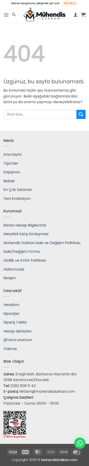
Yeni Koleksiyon (17, 198)
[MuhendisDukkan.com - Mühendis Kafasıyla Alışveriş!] (44, 14)
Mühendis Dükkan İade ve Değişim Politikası (41, 242)
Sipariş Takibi (14, 322)
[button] (6, 14)
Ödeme (10, 348)
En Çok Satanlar (17, 189)
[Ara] (14, 14)
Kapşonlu (11, 172)
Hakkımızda (13, 269)
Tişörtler (10, 163)
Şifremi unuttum (17, 339)
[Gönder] (81, 114)
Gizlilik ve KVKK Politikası (24, 260)
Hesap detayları (17, 331)
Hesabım (11, 304)
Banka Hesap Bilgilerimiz (24, 225)
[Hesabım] (75, 15)
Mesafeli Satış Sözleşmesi (25, 234)
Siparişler (11, 313)
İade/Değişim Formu (21, 251)
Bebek (9, 181)
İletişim (9, 278)
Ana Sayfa (12, 154)
